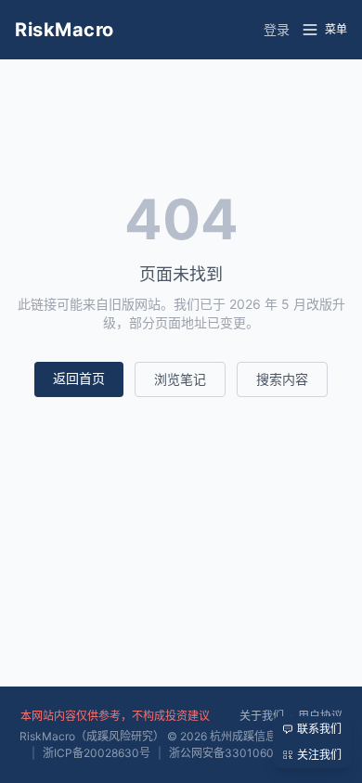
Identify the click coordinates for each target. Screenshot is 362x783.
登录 (277, 29)
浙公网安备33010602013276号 (250, 753)
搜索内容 (282, 379)
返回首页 (79, 378)
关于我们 (261, 716)
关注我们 (319, 755)
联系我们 (319, 729)
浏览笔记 (180, 379)
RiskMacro (64, 30)
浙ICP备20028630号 (96, 753)
